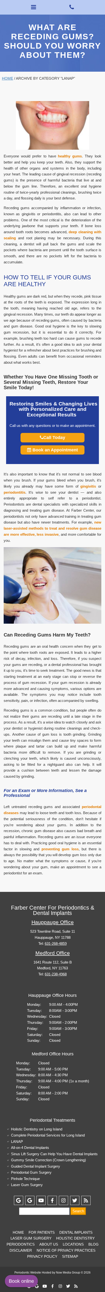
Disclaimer (21, 1250)
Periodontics (21, 1244)
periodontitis (14, 492)
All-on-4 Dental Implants (30, 1148)
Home (7, 78)
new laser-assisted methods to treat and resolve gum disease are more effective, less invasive (52, 528)
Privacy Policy (42, 1256)
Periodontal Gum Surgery (31, 1172)
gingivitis (88, 486)
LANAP (17, 1141)
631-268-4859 (56, 943)
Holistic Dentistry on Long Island (36, 1129)
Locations (73, 1244)
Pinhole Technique (25, 1179)
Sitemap (70, 1256)
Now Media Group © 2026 (73, 1272)
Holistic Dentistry (75, 1238)
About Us (48, 1244)
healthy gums (70, 156)
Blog (93, 1244)
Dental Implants (76, 1232)
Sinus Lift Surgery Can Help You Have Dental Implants (54, 1154)
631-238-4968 (56, 974)
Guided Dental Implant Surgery (35, 1166)
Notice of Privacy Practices (66, 1250)
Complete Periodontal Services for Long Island (48, 1135)
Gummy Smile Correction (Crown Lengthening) (48, 1160)
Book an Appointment (54, 450)
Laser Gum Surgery (27, 1185)
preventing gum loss (60, 849)
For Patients (42, 1232)
